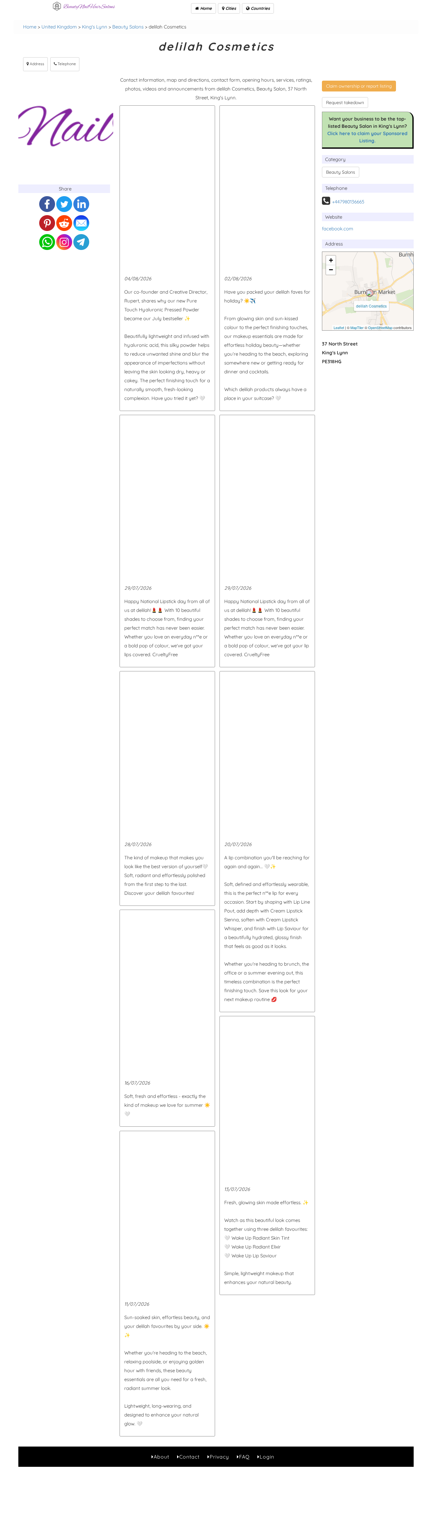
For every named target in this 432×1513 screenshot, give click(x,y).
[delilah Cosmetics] (369, 293)
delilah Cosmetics (371, 305)
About (161, 1457)
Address (36, 63)
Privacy (219, 1457)
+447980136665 (348, 202)
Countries (260, 8)
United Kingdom (59, 27)
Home (205, 8)
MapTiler (357, 327)
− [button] (331, 270)
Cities (230, 8)
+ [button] (331, 260)
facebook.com (337, 229)
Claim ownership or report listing (359, 86)
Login (267, 1457)
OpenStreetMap (380, 327)
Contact (189, 1457)
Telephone (66, 63)
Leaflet (339, 327)
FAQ (244, 1457)
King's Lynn (94, 27)
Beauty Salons (128, 27)
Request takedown (345, 102)
